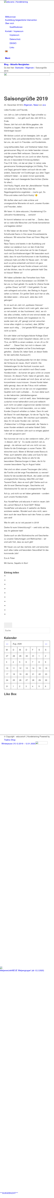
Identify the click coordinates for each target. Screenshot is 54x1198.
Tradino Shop (9, 739)
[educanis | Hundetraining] (26, 1)
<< (7, 643)
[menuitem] (27, 16)
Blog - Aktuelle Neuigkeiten (16, 64)
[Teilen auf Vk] (8, 605)
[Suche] (6, 54)
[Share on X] (8, 584)
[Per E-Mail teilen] (8, 614)
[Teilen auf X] (8, 580)
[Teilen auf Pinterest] (8, 592)
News (35, 104)
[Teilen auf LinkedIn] (8, 597)
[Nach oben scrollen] (1, 1196)
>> (46, 643)
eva (44, 104)
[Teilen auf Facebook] (8, 575)
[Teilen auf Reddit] (8, 610)
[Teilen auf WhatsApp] (8, 588)
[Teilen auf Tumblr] (8, 601)
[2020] (27, 74)
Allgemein (28, 104)
